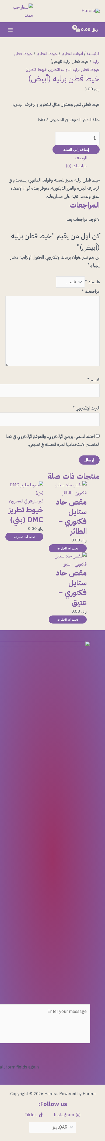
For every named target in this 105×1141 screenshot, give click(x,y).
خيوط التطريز (47, 53)
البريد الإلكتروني (86, 408)
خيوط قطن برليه (86, 69)
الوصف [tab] (81, 158)
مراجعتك (91, 291)
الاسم (94, 380)
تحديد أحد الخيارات (67, 548)
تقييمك (92, 282)
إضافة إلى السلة (76, 149)
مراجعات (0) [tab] (76, 166)
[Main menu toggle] (10, 30)
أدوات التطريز (72, 53)
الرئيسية (93, 53)
